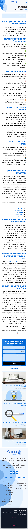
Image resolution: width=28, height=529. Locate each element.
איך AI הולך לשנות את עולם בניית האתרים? (16, 386)
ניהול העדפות (14, 525)
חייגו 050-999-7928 (14, 343)
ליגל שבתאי (20, 212)
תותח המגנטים (19, 215)
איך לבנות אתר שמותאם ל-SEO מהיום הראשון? (15, 405)
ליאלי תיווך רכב (19, 208)
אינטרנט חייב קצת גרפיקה (14, 262)
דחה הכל (14, 521)
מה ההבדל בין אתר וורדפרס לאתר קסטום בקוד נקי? (16, 442)
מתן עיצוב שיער (19, 210)
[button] (3, 15)
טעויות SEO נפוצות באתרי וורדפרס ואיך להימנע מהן (14, 423)
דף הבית (25, 9)
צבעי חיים (20, 217)
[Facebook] (17, 472)
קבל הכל (14, 517)
